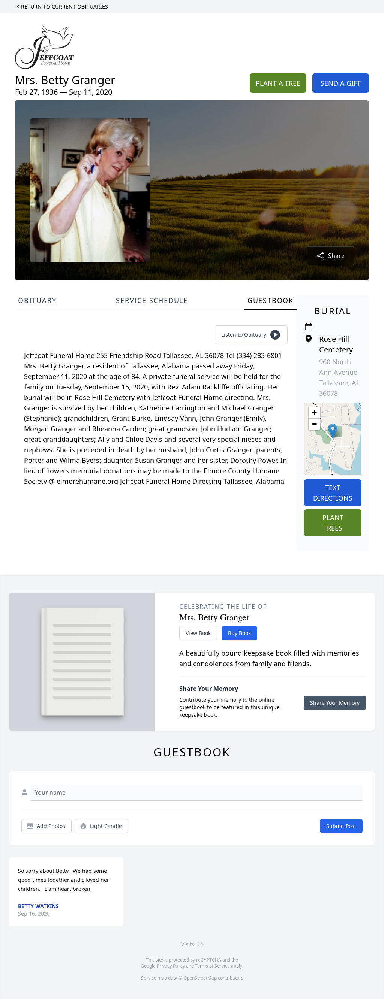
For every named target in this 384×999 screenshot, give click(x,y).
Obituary (37, 300)
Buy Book (239, 633)
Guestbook (271, 300)
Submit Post (341, 825)
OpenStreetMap (200, 978)
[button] (333, 431)
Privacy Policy (171, 966)
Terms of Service (212, 966)
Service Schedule (152, 300)
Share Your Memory (335, 702)
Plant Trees (333, 522)
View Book (198, 633)
